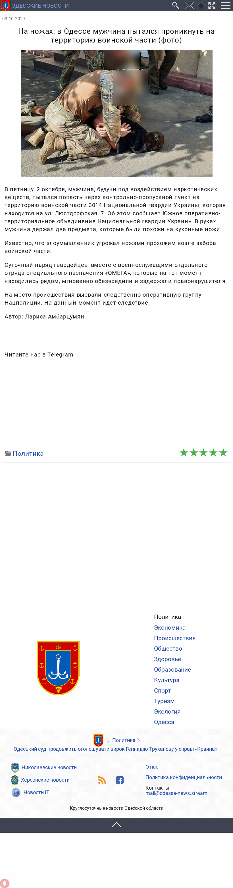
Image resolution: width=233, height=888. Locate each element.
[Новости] (98, 740)
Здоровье (167, 659)
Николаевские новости (49, 767)
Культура (166, 680)
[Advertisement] (116, 404)
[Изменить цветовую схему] (201, 6)
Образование (172, 669)
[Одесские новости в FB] (120, 780)
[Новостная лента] (102, 780)
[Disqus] (116, 537)
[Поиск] (175, 5)
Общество (168, 648)
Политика (167, 617)
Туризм (164, 701)
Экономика (170, 627)
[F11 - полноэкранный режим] (212, 5)
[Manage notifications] (4, 883)
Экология (167, 711)
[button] (116, 825)
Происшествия (175, 638)
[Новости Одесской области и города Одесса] (58, 668)
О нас (151, 767)
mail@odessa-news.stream (176, 793)
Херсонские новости (45, 780)
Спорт (162, 690)
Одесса (164, 722)
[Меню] (225, 5)
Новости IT (36, 792)
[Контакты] (189, 5)
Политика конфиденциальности (183, 777)
